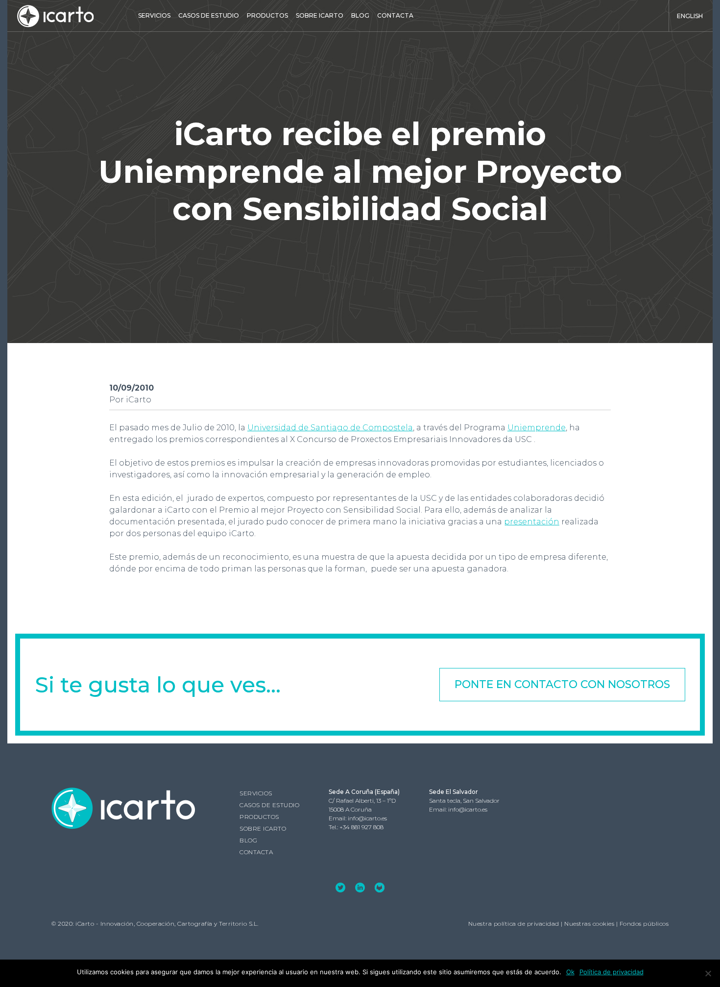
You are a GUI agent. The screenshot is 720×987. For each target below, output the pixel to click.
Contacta (395, 15)
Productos (267, 15)
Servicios (154, 15)
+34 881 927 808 (361, 827)
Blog (360, 15)
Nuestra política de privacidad (513, 923)
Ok (570, 972)
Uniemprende (536, 427)
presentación (531, 521)
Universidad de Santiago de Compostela (330, 427)
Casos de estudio (208, 15)
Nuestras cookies (589, 923)
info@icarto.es (367, 818)
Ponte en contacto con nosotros (562, 684)
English (690, 16)
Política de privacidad (611, 972)
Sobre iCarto (319, 15)
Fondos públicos (644, 923)
